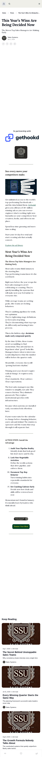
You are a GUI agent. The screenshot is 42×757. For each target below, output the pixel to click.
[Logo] (4, 4)
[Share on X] (7, 43)
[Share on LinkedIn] (14, 43)
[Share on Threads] (11, 43)
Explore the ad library (14, 245)
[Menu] (39, 4)
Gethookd (32, 205)
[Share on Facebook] (3, 43)
